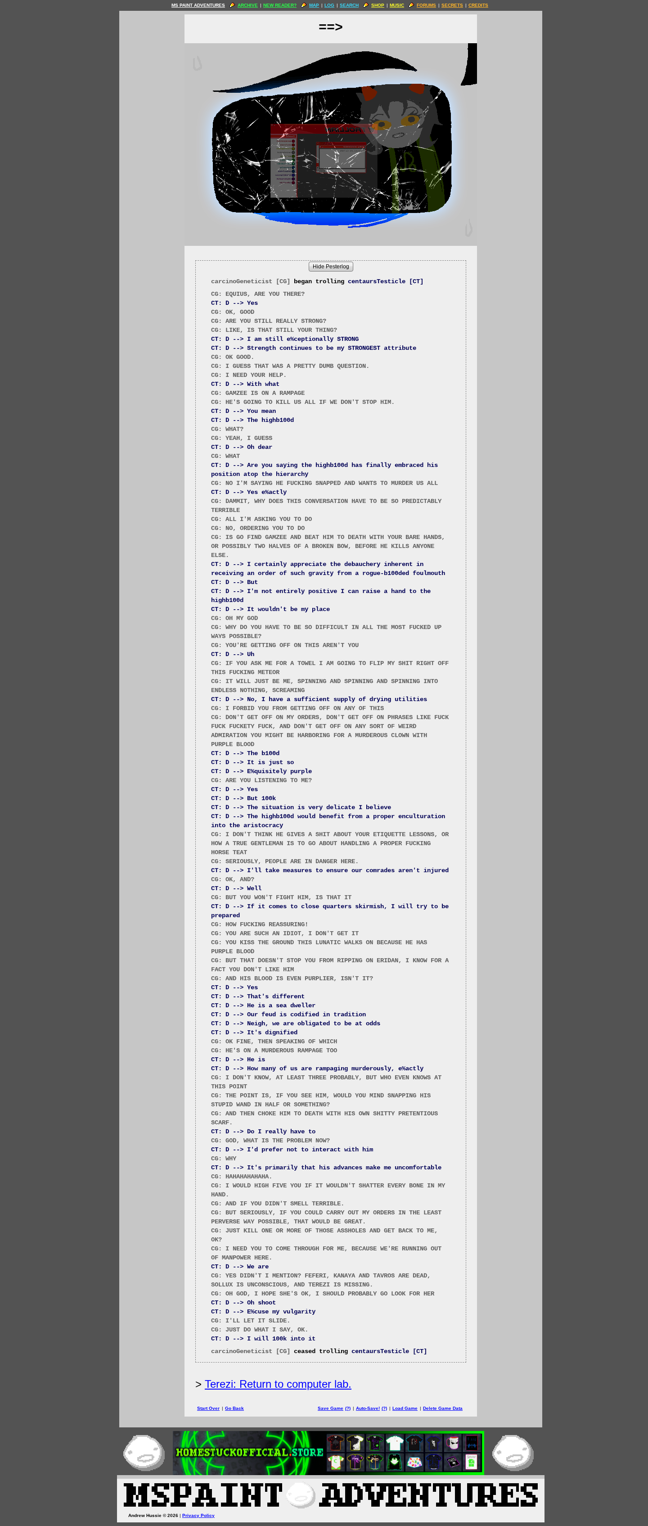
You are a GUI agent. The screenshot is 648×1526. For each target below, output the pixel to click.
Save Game (330, 1408)
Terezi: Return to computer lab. (278, 1384)
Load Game (405, 1408)
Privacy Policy (198, 1515)
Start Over (208, 1408)
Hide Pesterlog (331, 266)
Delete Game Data (443, 1408)
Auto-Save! (368, 1408)
